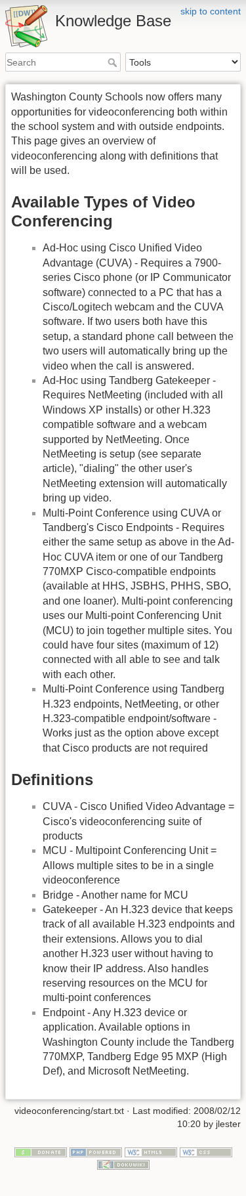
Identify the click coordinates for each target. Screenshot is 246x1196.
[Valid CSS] (206, 1151)
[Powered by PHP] (96, 1151)
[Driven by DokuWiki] (123, 1164)
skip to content (210, 11)
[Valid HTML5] (151, 1151)
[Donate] (40, 1151)
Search (114, 62)
